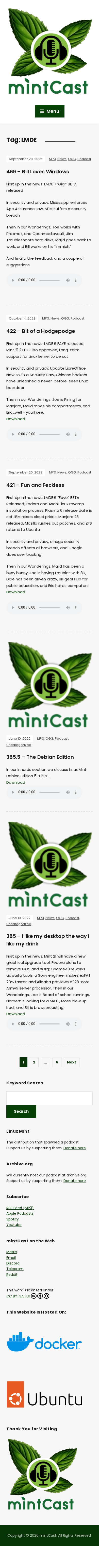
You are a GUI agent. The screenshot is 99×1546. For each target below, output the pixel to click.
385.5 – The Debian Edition (40, 757)
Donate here (74, 1148)
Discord (13, 1263)
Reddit (12, 1274)
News (62, 158)
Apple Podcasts (20, 1213)
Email (11, 1257)
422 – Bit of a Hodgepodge (40, 331)
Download (15, 418)
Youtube (14, 1224)
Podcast (84, 158)
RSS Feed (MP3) (20, 1207)
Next (71, 1062)
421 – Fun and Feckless (35, 485)
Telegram (15, 1268)
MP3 (52, 158)
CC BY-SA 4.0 (18, 1296)
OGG (72, 158)
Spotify (12, 1219)
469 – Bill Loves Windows (37, 171)
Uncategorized (18, 744)
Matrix (11, 1251)
